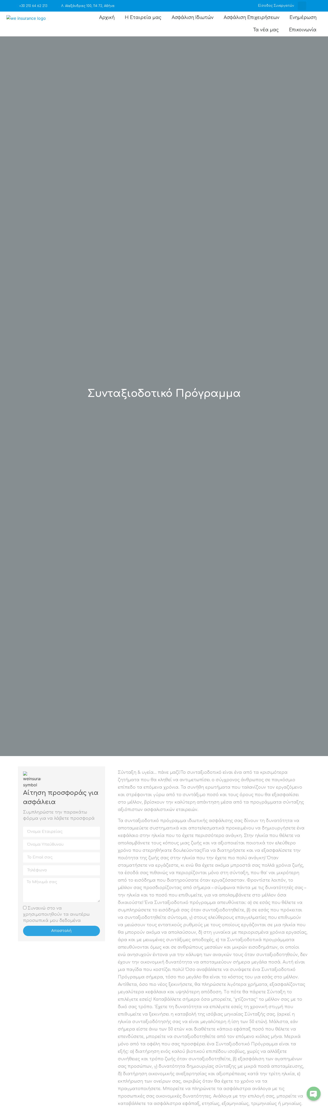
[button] (302, 6)
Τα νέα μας (266, 29)
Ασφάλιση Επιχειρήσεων (251, 17)
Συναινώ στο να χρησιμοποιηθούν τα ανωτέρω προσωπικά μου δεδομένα (56, 914)
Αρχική (107, 17)
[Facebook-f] (316, 6)
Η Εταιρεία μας (143, 17)
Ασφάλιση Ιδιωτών (192, 17)
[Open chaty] (314, 1094)
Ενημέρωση (303, 17)
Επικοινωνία (302, 29)
